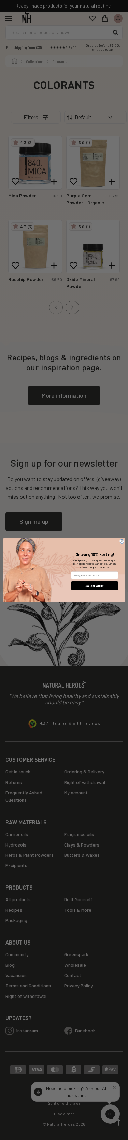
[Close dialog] (122, 541)
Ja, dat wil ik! (94, 585)
